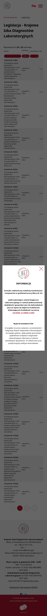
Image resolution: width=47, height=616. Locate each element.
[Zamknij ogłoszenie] (41, 268)
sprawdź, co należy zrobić (23, 313)
